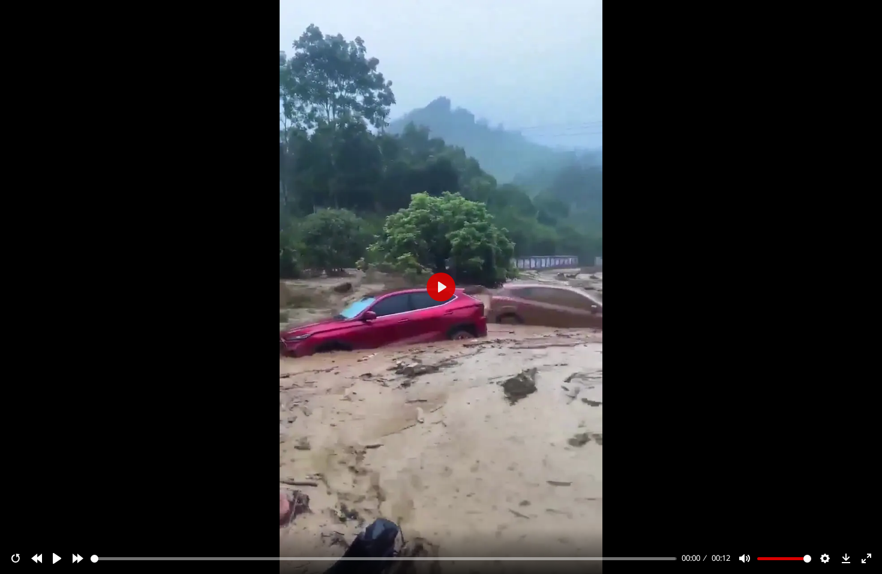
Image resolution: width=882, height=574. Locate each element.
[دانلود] (846, 558)
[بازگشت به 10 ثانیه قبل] (36, 558)
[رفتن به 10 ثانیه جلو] (78, 558)
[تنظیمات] (825, 558)
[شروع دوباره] (15, 558)
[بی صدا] (744, 558)
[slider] (384, 558)
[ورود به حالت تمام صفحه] (866, 558)
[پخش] (57, 558)
